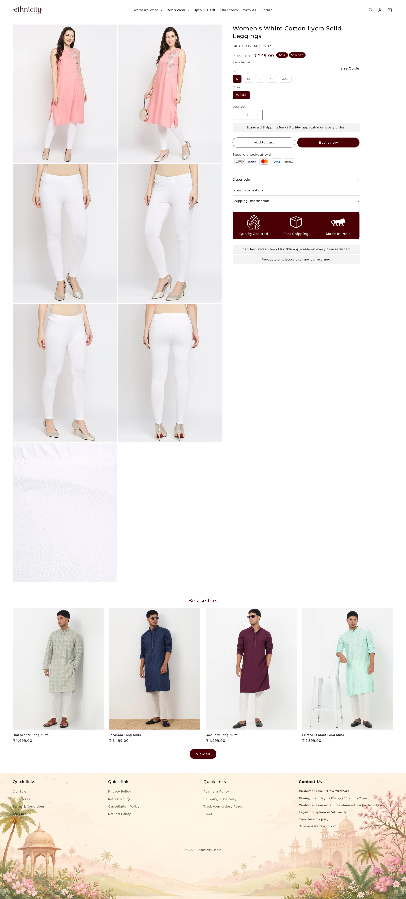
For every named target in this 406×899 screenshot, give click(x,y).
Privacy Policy (119, 791)
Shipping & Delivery (219, 799)
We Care (19, 814)
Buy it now (328, 143)
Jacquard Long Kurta (125, 735)
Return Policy (119, 799)
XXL (287, 80)
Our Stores (21, 799)
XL (273, 80)
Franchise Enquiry (313, 819)
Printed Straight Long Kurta (323, 735)
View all (203, 754)
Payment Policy (216, 791)
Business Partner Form (318, 826)
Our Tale (19, 791)
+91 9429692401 (336, 791)
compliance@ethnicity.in (330, 812)
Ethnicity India (210, 850)
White (241, 95)
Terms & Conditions (29, 806)
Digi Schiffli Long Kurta (31, 735)
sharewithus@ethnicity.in (362, 805)
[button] (147, 9)
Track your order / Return (224, 806)
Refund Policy (119, 814)
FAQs (207, 814)
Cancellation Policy (123, 806)
